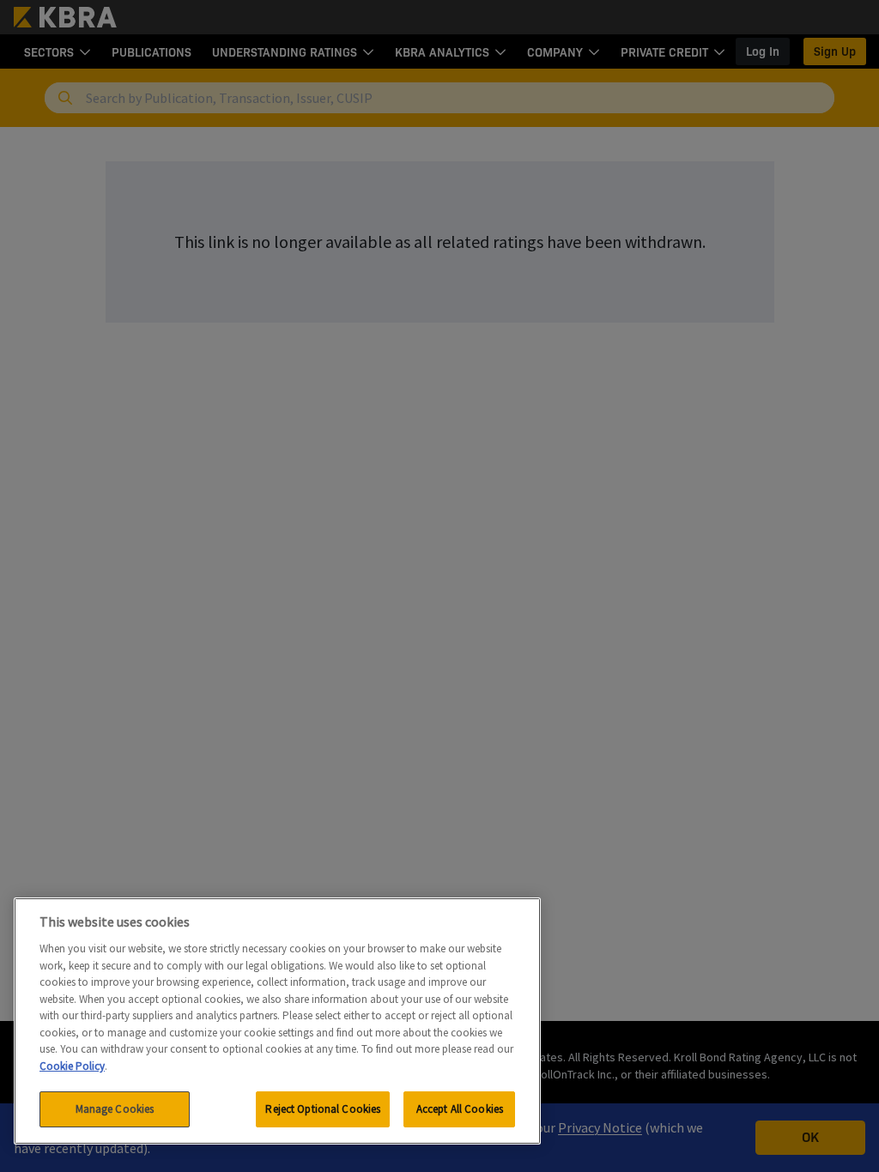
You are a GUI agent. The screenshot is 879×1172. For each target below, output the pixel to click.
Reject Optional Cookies (322, 1109)
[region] (277, 1021)
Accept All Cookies (459, 1109)
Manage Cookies (115, 1109)
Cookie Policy (72, 1066)
